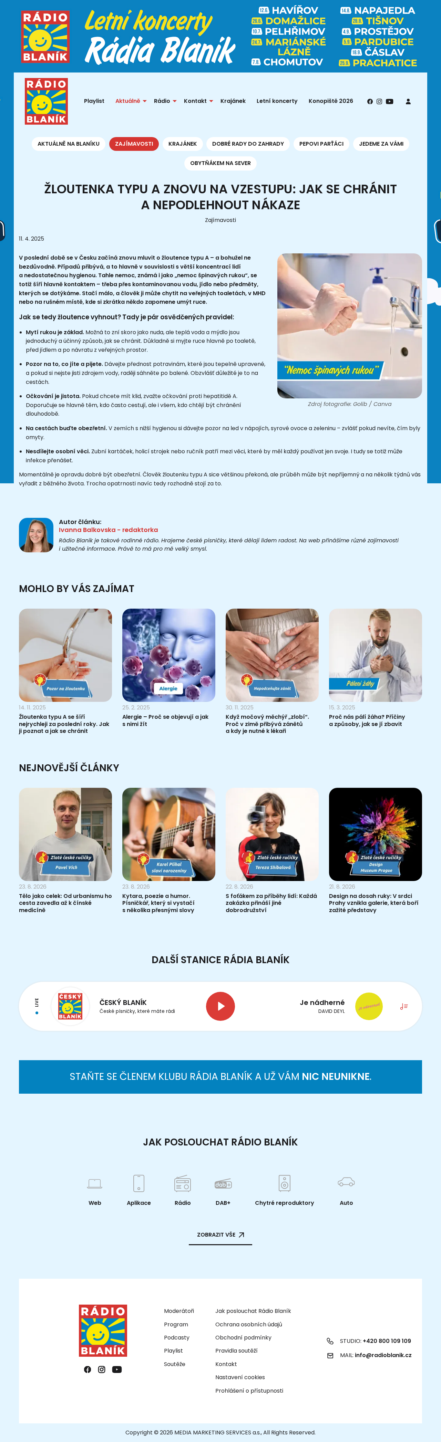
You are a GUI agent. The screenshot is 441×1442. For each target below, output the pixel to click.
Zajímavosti (134, 144)
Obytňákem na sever (220, 163)
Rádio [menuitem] (162, 101)
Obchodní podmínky (243, 1338)
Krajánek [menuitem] (233, 101)
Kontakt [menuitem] (195, 101)
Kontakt (226, 1364)
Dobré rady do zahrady (248, 144)
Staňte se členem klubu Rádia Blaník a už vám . (220, 1076)
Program (176, 1324)
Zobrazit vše (216, 1235)
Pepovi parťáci (321, 144)
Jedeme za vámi (381, 144)
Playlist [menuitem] (94, 101)
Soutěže (174, 1364)
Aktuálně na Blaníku (69, 144)
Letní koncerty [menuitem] (277, 101)
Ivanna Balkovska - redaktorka (108, 529)
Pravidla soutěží (236, 1351)
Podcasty (176, 1338)
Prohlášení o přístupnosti (249, 1391)
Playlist (173, 1351)
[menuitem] (408, 101)
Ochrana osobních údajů (248, 1324)
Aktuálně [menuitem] (127, 101)
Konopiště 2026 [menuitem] (331, 101)
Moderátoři (179, 1311)
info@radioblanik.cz (383, 1355)
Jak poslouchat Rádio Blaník (253, 1311)
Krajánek (182, 144)
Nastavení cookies (240, 1377)
